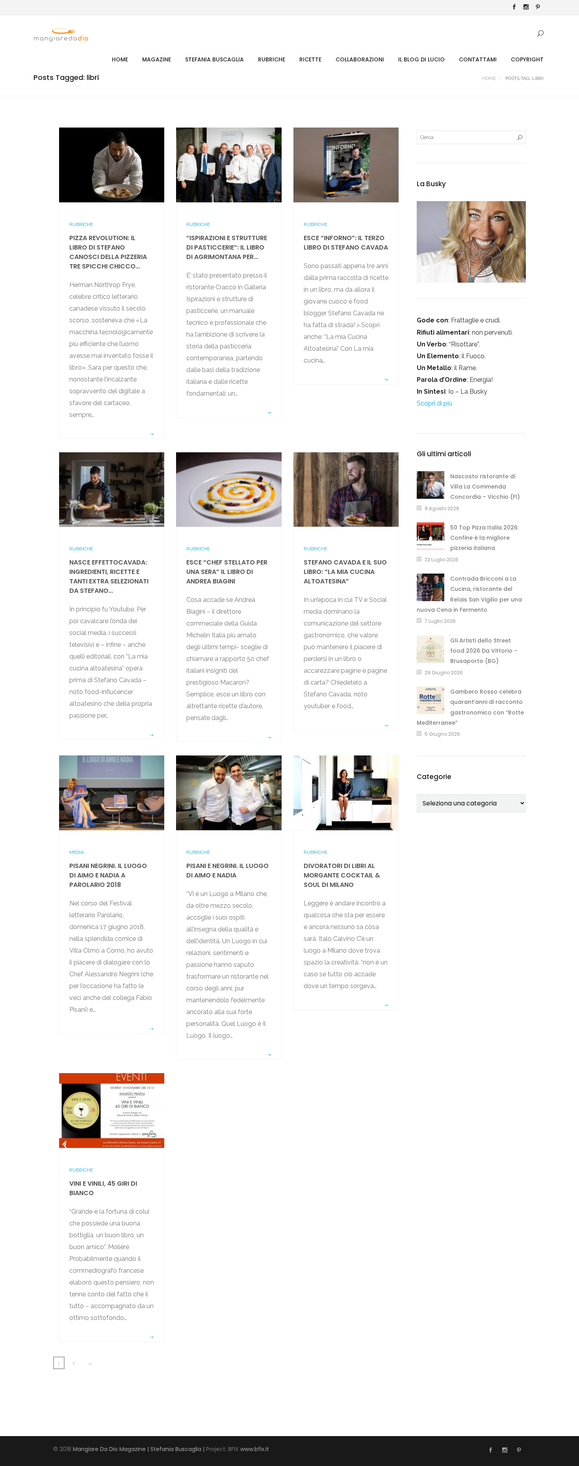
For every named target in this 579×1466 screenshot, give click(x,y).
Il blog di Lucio (421, 59)
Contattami (478, 59)
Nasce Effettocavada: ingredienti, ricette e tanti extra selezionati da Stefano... (108, 576)
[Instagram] (526, 8)
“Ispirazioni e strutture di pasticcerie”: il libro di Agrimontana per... (226, 247)
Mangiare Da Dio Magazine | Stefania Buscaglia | (138, 1449)
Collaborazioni (360, 59)
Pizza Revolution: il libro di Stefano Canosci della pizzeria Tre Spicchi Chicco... (108, 252)
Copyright (527, 59)
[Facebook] (514, 8)
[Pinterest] (538, 8)
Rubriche (271, 59)
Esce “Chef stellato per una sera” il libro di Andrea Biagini (226, 572)
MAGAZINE (156, 59)
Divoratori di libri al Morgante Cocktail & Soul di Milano (342, 875)
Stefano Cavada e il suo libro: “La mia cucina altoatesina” (345, 572)
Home (489, 78)
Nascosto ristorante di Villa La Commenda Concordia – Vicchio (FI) (485, 486)
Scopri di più (434, 403)
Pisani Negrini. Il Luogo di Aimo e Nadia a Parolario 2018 (108, 875)
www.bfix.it (254, 1449)
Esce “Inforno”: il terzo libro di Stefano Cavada (346, 242)
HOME (120, 59)
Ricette (310, 59)
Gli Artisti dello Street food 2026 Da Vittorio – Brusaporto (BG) (484, 651)
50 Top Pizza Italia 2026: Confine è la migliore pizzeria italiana (484, 538)
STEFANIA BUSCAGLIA (214, 59)
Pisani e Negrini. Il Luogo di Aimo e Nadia (227, 870)
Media (76, 852)
